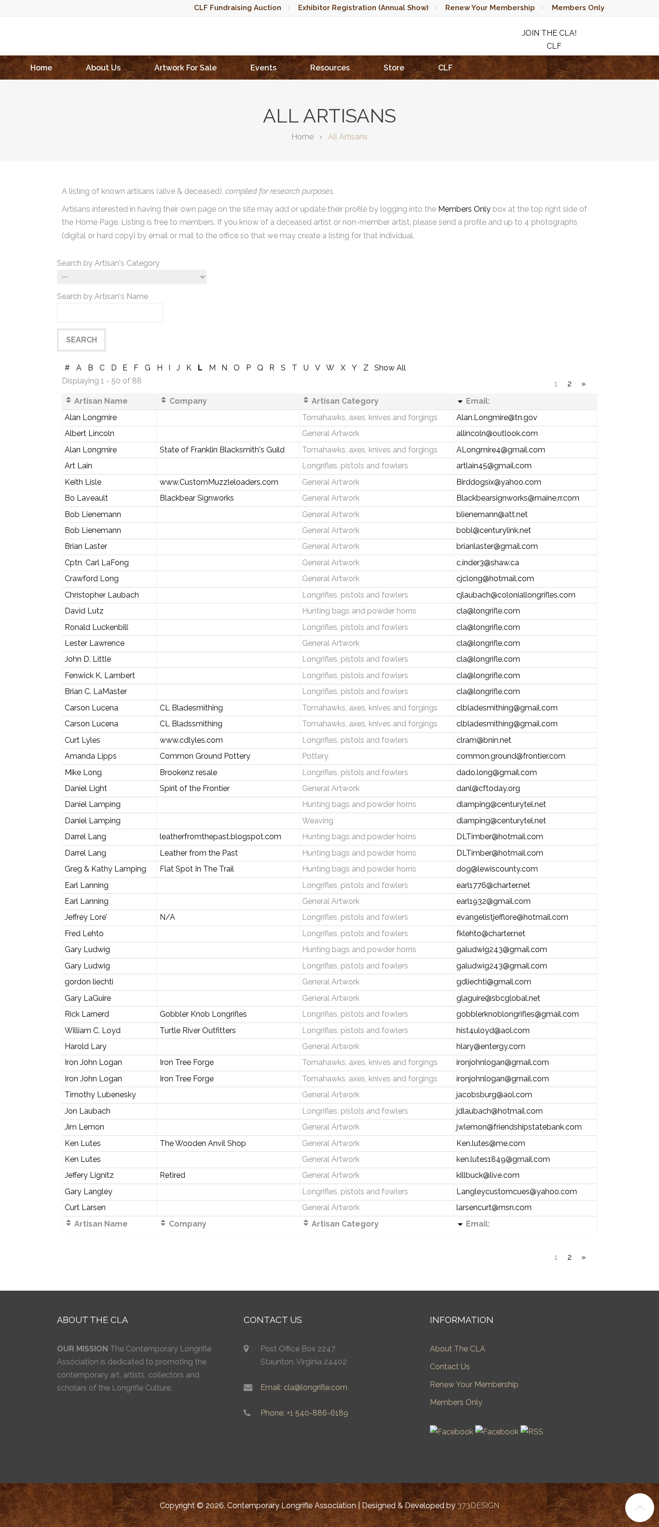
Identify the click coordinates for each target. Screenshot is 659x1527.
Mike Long (83, 772)
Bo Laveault (86, 498)
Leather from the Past (199, 853)
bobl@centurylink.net (493, 530)
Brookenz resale (188, 772)
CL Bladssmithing (191, 723)
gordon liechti (89, 981)
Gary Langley (88, 1191)
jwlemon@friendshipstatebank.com (519, 1127)
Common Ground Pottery (205, 756)
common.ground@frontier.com (510, 756)
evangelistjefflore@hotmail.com (512, 917)
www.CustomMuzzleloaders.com (219, 482)
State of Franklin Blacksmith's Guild (222, 449)
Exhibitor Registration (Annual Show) (363, 7)
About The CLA (457, 1348)
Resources (330, 67)
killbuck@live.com (488, 1175)
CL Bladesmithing (191, 707)
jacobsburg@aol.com (494, 1094)
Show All (390, 367)
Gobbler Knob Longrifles (203, 1014)
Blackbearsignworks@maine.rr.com (517, 498)
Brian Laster (86, 546)
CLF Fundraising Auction (237, 7)
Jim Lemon (84, 1127)
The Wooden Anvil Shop (203, 1143)
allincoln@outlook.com (497, 433)
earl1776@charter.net (493, 885)
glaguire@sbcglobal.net (498, 998)
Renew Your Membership (490, 7)
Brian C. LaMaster (96, 691)
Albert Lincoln (89, 433)
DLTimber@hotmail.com (499, 836)
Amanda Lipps (91, 756)
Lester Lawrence (94, 643)
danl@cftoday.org (488, 788)
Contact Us (450, 1366)
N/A (167, 917)
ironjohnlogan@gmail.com (502, 1062)
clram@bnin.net (483, 740)
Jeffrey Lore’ (86, 917)
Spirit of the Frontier (195, 788)
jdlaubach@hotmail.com (499, 1111)
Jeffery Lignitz (89, 1175)
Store (394, 67)
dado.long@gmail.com (496, 772)
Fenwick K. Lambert (100, 675)
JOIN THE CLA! (549, 33)
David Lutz (84, 610)
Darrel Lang (85, 836)
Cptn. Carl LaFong (97, 562)
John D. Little (88, 659)
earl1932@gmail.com (493, 901)
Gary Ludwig (87, 949)
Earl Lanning (87, 885)
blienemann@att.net (492, 514)
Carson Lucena (91, 707)
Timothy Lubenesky (100, 1094)
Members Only (578, 7)
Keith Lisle (83, 482)
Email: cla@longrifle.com (304, 1387)
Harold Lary (86, 1046)
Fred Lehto (84, 933)
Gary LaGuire (88, 998)
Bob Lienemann (93, 514)
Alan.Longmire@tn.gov (496, 417)
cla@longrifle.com (488, 610)
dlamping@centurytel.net (501, 804)
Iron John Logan (93, 1062)
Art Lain (78, 465)
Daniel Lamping (93, 804)
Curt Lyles (82, 740)
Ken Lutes (83, 1143)
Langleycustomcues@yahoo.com (516, 1191)
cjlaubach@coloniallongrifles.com (516, 595)
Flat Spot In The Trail (197, 868)
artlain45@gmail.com (494, 465)
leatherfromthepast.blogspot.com (220, 836)
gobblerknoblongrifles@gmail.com (517, 1014)
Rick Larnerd (87, 1014)
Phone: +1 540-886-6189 (304, 1413)
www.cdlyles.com (191, 740)
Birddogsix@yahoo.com (498, 482)
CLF (445, 67)
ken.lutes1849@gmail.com (503, 1159)
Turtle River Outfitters (198, 1030)
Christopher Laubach (102, 595)
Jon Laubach (87, 1111)
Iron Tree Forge (187, 1062)
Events (263, 67)
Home (41, 67)
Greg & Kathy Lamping (105, 868)
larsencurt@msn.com (494, 1207)
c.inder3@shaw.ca (487, 562)
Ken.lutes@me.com (490, 1143)
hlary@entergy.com (490, 1046)
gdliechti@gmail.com (493, 981)
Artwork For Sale (185, 67)
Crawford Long (92, 578)
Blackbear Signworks (197, 498)
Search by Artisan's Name (102, 296)
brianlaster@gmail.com (497, 546)
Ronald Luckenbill (96, 627)
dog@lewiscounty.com (497, 868)
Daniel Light (86, 788)
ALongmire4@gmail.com (500, 449)
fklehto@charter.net (490, 933)
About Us (103, 67)
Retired (172, 1175)
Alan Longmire (91, 417)
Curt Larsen (85, 1207)
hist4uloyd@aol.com (493, 1030)
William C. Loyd (93, 1030)
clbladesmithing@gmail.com (507, 707)
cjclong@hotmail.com (495, 578)
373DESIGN (478, 1505)
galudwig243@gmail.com (501, 949)
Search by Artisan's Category (108, 263)
